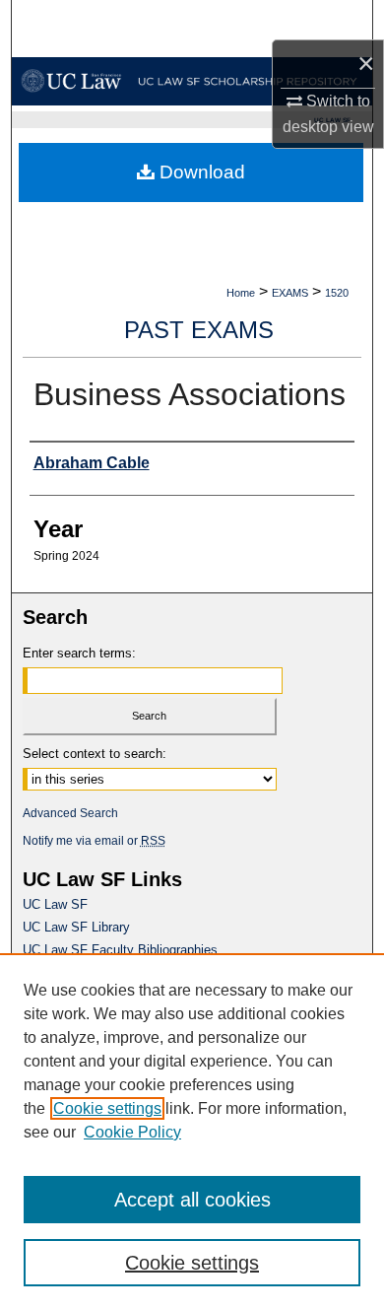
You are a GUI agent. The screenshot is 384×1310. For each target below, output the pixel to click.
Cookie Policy (132, 1132)
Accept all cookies (192, 1199)
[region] (192, 1131)
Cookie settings (107, 1108)
